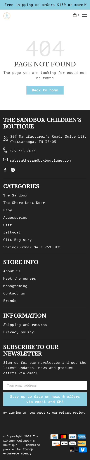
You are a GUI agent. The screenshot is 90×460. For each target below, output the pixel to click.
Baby (7, 210)
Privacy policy (18, 332)
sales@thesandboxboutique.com (40, 160)
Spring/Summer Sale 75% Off (31, 247)
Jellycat (12, 232)
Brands (9, 301)
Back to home (45, 90)
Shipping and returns (25, 325)
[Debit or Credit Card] (74, 451)
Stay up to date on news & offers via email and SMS (45, 399)
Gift (7, 225)
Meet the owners (19, 279)
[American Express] (82, 438)
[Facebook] (5, 170)
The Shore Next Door (24, 203)
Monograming (15, 286)
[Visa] (73, 438)
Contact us (14, 293)
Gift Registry (17, 240)
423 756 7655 (22, 151)
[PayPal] (82, 445)
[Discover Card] (56, 445)
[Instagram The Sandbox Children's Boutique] (13, 170)
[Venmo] (83, 451)
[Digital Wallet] (68, 445)
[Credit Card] (54, 438)
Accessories (15, 218)
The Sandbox (15, 195)
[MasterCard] (63, 438)
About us (12, 271)
